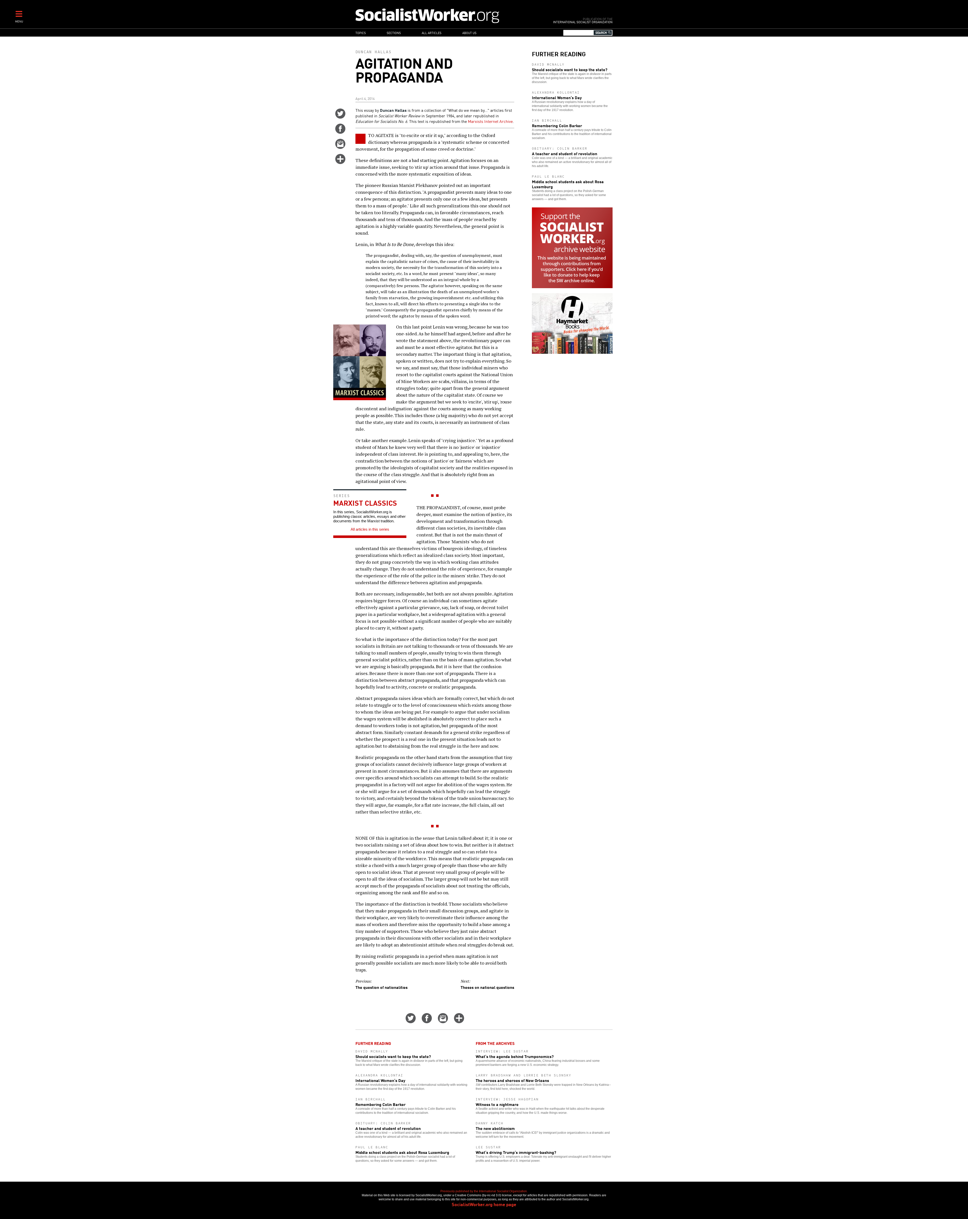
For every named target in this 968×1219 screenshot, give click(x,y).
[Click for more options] (340, 162)
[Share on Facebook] (340, 132)
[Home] (449, 15)
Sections (394, 33)
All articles (431, 33)
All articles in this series (370, 529)
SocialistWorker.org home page (484, 1204)
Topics (360, 33)
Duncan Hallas (373, 51)
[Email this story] (340, 147)
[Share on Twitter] (340, 117)
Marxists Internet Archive (490, 121)
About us (469, 33)
